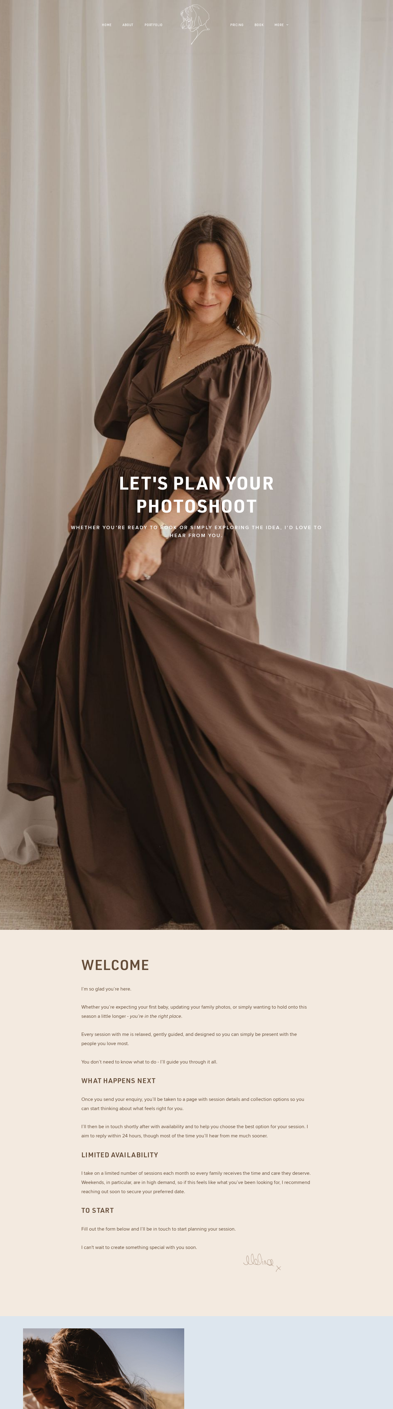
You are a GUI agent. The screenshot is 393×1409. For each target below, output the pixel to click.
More (279, 25)
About (128, 25)
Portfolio (154, 25)
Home (106, 25)
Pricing (236, 25)
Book (259, 25)
